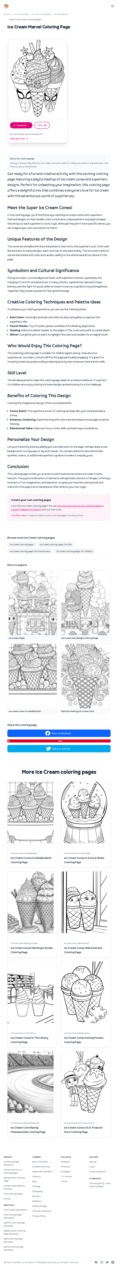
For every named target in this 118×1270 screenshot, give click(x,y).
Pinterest (65, 1166)
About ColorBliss (40, 1161)
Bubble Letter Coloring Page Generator (15, 1232)
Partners (36, 1196)
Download (21, 125)
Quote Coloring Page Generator (14, 1248)
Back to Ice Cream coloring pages (25, 19)
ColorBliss (16, 515)
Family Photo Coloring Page (14, 1179)
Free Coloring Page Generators (13, 1216)
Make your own (17, 138)
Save (60, 741)
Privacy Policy (39, 1216)
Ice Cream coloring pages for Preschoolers (30, 551)
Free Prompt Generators (15, 1209)
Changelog (37, 1191)
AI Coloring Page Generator (11, 1163)
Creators (36, 1176)
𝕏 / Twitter (66, 1176)
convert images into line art (26, 509)
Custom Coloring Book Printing (14, 1187)
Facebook (65, 1161)
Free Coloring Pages (21, 14)
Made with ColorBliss (42, 1171)
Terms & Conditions (41, 1211)
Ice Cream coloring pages (41, 14)
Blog (34, 1181)
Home (8, 14)
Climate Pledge (39, 1206)
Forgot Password (97, 1171)
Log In (92, 1166)
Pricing (7, 1198)
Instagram (66, 1171)
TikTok (64, 1181)
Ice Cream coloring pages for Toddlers (74, 551)
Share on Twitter (61, 748)
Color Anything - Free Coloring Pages (99, 1185)
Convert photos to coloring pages (13, 1171)
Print (40, 125)
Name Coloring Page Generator (13, 1240)
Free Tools (9, 1205)
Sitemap (36, 1186)
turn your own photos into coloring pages (79, 505)
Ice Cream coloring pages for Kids (56, 544)
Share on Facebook (61, 733)
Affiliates (36, 1201)
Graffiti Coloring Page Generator (14, 1224)
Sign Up (93, 1161)
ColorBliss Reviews (41, 1166)
